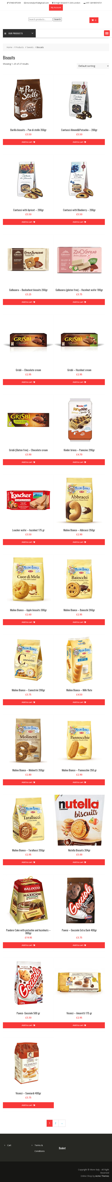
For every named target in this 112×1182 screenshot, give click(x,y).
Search (57, 19)
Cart (9, 1145)
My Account (56, 7)
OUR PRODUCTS (15, 33)
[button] (107, 33)
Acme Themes (102, 1176)
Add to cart (27, 142)
